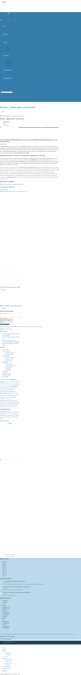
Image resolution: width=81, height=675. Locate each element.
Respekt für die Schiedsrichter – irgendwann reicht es (15, 581)
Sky (7, 413)
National (4, 362)
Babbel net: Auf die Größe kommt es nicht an (11, 305)
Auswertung (12, 383)
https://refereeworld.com (10, 556)
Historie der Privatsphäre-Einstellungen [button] (8, 641)
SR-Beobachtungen (6, 374)
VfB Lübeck (12, 415)
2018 (3, 574)
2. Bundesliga (7, 366)
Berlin (4, 386)
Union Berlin (2, 415)
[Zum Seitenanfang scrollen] (0, 645)
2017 (3, 575)
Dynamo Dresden (3, 391)
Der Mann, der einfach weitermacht (9, 340)
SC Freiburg (16, 406)
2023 (3, 566)
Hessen (1, 403)
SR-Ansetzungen (5, 373)
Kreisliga (11, 403)
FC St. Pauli (2, 395)
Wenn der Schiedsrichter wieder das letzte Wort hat (20, 586)
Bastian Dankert (17, 383)
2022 (3, 567)
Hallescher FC (5, 401)
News (3, 111)
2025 (3, 563)
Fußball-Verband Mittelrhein (4, 400)
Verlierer (9, 415)
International (5, 355)
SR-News (4, 376)
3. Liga (6, 368)
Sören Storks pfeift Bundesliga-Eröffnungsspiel (11, 341)
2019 (3, 572)
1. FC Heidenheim (2, 379)
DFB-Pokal (7, 370)
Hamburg (9, 401)
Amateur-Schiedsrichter (15, 381)
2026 (3, 561)
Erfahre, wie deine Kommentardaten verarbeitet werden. (32, 326)
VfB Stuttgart (17, 415)
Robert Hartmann (2, 406)
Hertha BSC (18, 401)
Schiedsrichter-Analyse (5, 411)
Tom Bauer (10, 413)
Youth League (8, 664)
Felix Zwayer (16, 395)
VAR (6, 415)
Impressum (4, 2)
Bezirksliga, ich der (20, 146)
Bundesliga (15, 386)
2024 (3, 564)
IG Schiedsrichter (6, 121)
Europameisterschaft (8, 352)
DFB (10, 389)
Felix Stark (10, 395)
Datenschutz (4, 1)
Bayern (1, 386)
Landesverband (16, 403)
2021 (3, 569)
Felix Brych (6, 395)
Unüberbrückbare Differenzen (7, 187)
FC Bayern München (11, 393)
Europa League (8, 360)
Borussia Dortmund (8, 386)
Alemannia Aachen (7, 381)
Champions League (8, 357)
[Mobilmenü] (1, 97)
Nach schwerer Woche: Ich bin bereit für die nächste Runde (19, 592)
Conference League (8, 359)
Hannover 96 (14, 401)
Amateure (4, 349)
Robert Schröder (8, 406)
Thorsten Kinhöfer (11, 365)
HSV (3, 403)
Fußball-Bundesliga (8, 398)
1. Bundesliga (7, 363)
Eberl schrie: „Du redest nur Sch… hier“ (10, 287)
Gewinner (1, 401)
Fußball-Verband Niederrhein (13, 400)
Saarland (12, 406)
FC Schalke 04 (16, 393)
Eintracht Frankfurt (3, 393)
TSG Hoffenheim (14, 413)
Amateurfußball (3, 383)
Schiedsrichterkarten (3, 413)
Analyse (8, 383)
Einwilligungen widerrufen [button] (7, 642)
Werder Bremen (14, 416)
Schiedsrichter (5, 409)
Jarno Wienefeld (7, 403)
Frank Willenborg (2, 398)
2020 (3, 571)
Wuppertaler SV (2, 418)
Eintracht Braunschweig (11, 391)
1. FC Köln (7, 379)
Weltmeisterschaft (8, 354)
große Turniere (5, 351)
